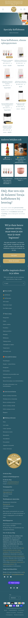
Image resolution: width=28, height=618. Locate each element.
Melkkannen (6, 338)
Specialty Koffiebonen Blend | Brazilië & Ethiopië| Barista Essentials (7, 105)
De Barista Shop (13, 608)
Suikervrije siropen (7, 304)
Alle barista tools (7, 351)
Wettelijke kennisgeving (18, 614)
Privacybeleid (6, 442)
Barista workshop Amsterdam (10, 395)
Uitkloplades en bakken (8, 344)
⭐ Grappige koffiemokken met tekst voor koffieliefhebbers (20, 160)
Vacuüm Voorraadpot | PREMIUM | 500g (20, 104)
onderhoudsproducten (8, 564)
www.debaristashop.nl (13, 481)
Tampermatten (6, 348)
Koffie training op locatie (9, 409)
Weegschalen (6, 317)
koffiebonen (13, 562)
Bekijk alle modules (14, 261)
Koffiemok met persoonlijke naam (11, 374)
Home (4, 421)
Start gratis (14, 255)
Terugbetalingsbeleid (13, 610)
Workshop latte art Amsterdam (10, 399)
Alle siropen (6, 301)
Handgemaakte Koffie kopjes (20, 179)
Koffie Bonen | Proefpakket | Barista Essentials (7, 61)
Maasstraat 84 (6, 504)
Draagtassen (6, 367)
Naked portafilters (7, 331)
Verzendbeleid (6, 438)
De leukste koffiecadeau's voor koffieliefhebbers (10, 385)
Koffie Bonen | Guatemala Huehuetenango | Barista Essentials (7, 82)
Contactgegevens (9, 614)
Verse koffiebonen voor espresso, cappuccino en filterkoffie (7, 181)
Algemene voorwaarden (8, 445)
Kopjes (4, 321)
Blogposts (5, 412)
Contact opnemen (7, 428)
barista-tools (20, 562)
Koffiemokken (6, 370)
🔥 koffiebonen (6, 294)
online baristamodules (11, 560)
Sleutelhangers (6, 360)
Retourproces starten (7, 431)
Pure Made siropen (7, 308)
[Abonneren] (23, 283)
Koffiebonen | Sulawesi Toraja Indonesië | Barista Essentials (21, 61)
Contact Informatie (7, 448)
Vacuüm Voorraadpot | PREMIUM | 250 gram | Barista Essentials (7, 127)
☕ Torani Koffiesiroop (6, 158)
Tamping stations (7, 341)
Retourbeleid (6, 435)
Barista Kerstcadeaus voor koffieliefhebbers (13, 381)
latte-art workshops (15, 552)
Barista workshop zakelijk (9, 405)
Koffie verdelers (7, 324)
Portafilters (5, 327)
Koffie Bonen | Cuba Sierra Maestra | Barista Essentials (20, 82)
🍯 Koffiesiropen (7, 298)
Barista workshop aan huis (9, 402)
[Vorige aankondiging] (2, 3)
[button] (3, 9)
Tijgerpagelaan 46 (7, 492)
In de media (6, 425)
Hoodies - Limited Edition (9, 364)
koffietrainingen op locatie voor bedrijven (13, 556)
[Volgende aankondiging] (25, 3)
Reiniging (5, 334)
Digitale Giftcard (7, 377)
